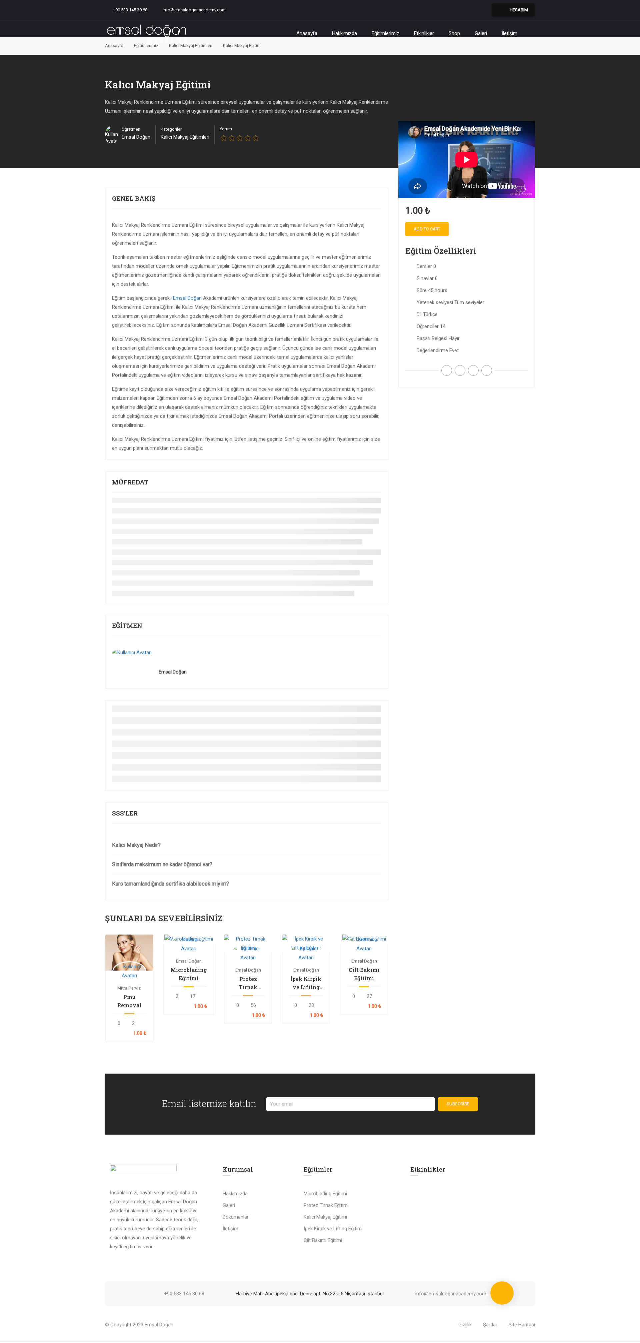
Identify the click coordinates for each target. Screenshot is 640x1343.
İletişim (509, 33)
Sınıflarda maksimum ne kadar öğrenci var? (162, 864)
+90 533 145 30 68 (130, 9)
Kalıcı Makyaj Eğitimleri (185, 137)
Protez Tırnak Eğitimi (248, 983)
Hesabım (519, 9)
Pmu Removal (129, 1001)
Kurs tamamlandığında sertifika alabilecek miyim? (170, 884)
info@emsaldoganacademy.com (194, 9)
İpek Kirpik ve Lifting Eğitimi (306, 983)
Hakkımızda (344, 33)
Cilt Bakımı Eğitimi (364, 974)
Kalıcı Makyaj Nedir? (136, 845)
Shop (454, 33)
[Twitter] (460, 370)
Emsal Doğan (187, 298)
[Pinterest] (473, 370)
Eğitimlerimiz (385, 33)
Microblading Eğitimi (188, 974)
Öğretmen (131, 129)
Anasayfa (306, 33)
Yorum (226, 128)
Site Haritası (522, 1325)
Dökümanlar (236, 1217)
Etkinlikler (424, 33)
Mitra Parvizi (129, 988)
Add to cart (129, 952)
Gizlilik (465, 1325)
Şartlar (490, 1325)
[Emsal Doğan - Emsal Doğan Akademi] (146, 33)
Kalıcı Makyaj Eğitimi (325, 1217)
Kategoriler (171, 129)
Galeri (481, 33)
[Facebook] (446, 370)
